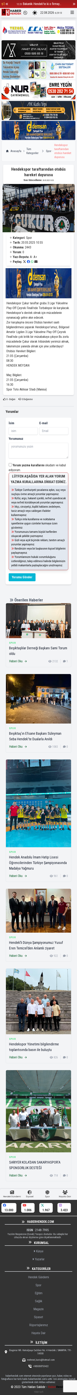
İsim (11, 423)
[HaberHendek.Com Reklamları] (38, 30)
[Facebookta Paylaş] (28, 262)
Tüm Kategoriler (32, 151)
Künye (39, 1251)
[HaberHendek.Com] (11, 13)
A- (31, 257)
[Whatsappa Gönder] (32, 262)
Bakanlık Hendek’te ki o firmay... (42, 4)
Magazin (38, 1309)
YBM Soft (38, 1391)
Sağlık (38, 1301)
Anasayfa (15, 151)
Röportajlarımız (38, 1325)
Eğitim (38, 1293)
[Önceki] (7, 4)
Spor (48, 151)
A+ (35, 257)
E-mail (43, 423)
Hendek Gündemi (38, 1277)
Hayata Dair (38, 1333)
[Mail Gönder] (36, 262)
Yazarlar (39, 1259)
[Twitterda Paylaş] (24, 262)
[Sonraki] (74, 4)
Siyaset (38, 1317)
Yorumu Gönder (22, 577)
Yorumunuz (16, 439)
